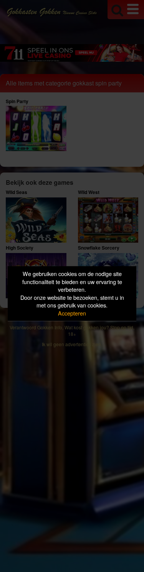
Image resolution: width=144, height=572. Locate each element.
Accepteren (72, 313)
